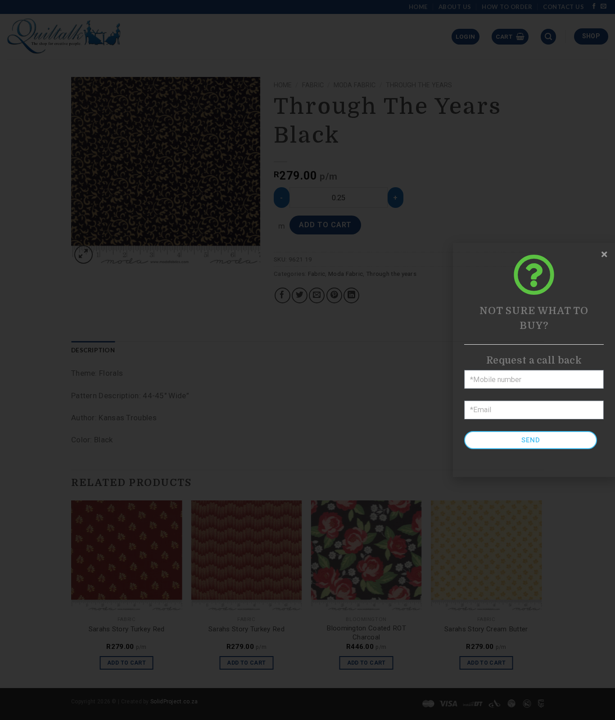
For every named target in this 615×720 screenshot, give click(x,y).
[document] (307, 360)
